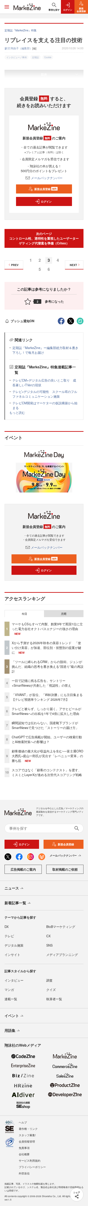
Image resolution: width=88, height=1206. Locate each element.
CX (48, 936)
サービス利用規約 (29, 1160)
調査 (49, 980)
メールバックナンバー (47, 178)
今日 (24, 614)
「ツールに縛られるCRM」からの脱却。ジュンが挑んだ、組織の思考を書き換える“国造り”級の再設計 (47, 666)
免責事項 (24, 1148)
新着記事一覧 (15, 902)
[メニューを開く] (7, 7)
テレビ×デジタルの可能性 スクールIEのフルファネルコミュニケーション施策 (44, 394)
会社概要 (24, 1154)
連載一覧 (11, 999)
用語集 (10, 1030)
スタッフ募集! (27, 1135)
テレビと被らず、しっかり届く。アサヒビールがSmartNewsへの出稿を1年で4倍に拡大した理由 (46, 711)
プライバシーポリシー (32, 1167)
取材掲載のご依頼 (65, 869)
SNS (49, 945)
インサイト (12, 954)
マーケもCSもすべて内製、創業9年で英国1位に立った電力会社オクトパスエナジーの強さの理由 (47, 626)
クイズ (51, 989)
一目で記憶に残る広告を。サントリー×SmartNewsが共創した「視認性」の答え (41, 683)
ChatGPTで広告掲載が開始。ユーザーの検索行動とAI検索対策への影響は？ (47, 739)
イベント (12, 1015)
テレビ (9, 936)
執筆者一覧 (54, 999)
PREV (15, 265)
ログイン (46, 201)
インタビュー (14, 980)
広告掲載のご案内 (23, 869)
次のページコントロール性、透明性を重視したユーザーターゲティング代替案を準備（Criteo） (44, 238)
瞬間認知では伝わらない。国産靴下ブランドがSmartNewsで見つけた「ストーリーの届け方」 (45, 725)
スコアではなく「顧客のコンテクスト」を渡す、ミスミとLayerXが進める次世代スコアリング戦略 (47, 772)
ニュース (12, 888)
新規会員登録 (45, 189)
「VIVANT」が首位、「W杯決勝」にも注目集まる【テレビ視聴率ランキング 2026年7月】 (47, 697)
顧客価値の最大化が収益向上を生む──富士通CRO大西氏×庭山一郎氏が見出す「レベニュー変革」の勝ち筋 (47, 756)
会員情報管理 (27, 1141)
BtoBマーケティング (60, 926)
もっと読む (17, 412)
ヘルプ (23, 1122)
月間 (63, 614)
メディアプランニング (62, 954)
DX (7, 926)
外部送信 (24, 1173)
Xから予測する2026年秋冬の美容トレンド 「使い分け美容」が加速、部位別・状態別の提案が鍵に (46, 648)
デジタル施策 (14, 945)
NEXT (73, 265)
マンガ (9, 989)
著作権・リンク (28, 1129)
